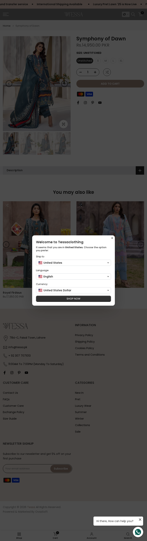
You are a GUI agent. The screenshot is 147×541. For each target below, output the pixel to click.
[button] (73, 263)
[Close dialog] (112, 238)
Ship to (40, 256)
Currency (41, 284)
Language (42, 270)
